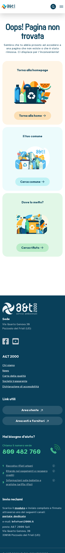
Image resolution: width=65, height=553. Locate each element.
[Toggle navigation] (61, 6)
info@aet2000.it (23, 521)
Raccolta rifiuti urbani (19, 465)
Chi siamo (8, 365)
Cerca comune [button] (30, 182)
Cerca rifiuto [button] (30, 247)
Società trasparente (14, 381)
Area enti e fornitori (30, 421)
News (5, 370)
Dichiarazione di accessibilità (20, 386)
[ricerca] (53, 6)
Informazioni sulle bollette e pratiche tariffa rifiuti (23, 482)
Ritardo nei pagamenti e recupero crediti (26, 473)
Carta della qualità (14, 376)
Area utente (30, 410)
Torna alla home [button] (30, 115)
